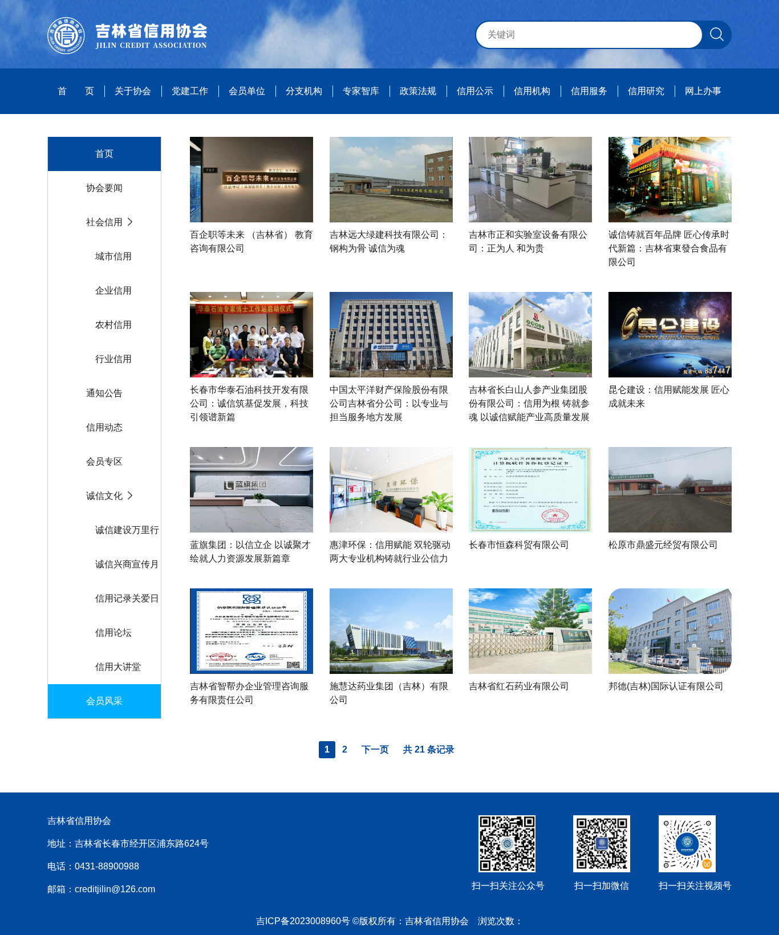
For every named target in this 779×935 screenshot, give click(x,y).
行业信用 (113, 359)
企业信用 (113, 290)
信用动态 (104, 427)
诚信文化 (104, 496)
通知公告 (104, 393)
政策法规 (418, 91)
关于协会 (133, 91)
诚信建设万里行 (127, 530)
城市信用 (113, 256)
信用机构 (532, 91)
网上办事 (703, 91)
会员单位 (247, 91)
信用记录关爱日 (127, 598)
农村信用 (113, 325)
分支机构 (304, 91)
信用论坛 (113, 632)
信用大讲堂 (118, 667)
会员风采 (104, 701)
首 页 (76, 91)
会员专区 (104, 461)
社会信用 (104, 222)
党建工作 (190, 91)
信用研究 (646, 91)
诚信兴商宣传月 (127, 564)
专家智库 (361, 91)
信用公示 (475, 91)
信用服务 (589, 91)
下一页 (375, 749)
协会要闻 (104, 188)
